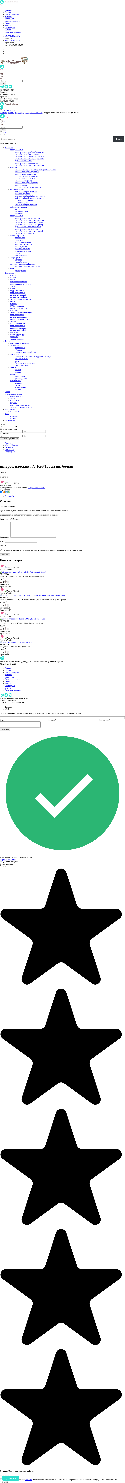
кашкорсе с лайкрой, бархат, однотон (30, 196)
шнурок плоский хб (18, 330)
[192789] (8, 652)
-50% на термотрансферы (20, 299)
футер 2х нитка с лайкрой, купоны (29, 159)
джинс (12, 374)
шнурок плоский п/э (18, 317)
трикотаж (18, 240)
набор (7, 392)
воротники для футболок (20, 284)
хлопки (13, 367)
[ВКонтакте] (1, 492)
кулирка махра (21, 185)
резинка (13, 275)
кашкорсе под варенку (24, 200)
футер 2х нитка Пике (23, 161)
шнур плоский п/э (17, 326)
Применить (14, 439)
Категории (9, 19)
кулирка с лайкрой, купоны (26, 183)
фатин (17, 385)
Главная (8, 10)
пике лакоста (20, 238)
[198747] (8, 605)
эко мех (13, 418)
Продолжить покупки (9, 862)
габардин (18, 350)
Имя (2, 541)
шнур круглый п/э (17, 293)
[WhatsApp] (9, 492)
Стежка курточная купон (25, 363)
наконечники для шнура (20, 319)
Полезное (9, 447)
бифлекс (18, 260)
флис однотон (20, 271)
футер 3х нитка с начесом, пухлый (29, 231)
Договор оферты (12, 14)
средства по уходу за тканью (21, 407)
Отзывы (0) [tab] (9, 496)
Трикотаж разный (17, 235)
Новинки (9, 23)
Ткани (7, 341)
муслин (18, 372)
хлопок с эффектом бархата (26, 352)
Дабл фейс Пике (21, 211)
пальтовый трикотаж (23, 244)
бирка (12, 301)
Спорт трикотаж (16, 257)
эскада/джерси (21, 262)
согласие (28, 1480)
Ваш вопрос (104, 720)
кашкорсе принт (21, 202)
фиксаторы (14, 332)
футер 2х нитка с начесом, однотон (29, 165)
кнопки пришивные (18, 328)
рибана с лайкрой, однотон (26, 191)
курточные (14, 354)
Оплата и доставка (12, 21)
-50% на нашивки (17, 306)
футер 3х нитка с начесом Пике (28, 227)
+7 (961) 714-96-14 (12, 36)
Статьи (8, 12)
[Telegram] (6, 492)
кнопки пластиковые (18, 308)
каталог (5, 132)
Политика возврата (13, 32)
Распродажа (10, 28)
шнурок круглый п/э (18, 297)
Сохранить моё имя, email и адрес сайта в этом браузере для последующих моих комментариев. (42, 550)
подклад (18, 383)
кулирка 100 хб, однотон (25, 178)
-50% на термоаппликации (21, 312)
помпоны (14, 310)
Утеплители (10, 409)
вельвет (18, 389)
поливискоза (20, 348)
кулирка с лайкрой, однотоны (27, 172)
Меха (7, 414)
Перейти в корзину (8, 859)
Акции (8, 25)
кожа (17, 361)
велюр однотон (21, 246)
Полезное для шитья (13, 394)
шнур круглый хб (17, 290)
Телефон (52, 720)
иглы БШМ (14, 400)
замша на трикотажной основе (22, 264)
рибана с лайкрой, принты (26, 205)
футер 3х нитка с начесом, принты (29, 222)
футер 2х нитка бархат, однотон (28, 154)
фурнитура (9, 273)
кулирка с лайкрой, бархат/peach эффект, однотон (35, 169)
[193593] (8, 582)
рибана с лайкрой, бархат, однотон (29, 198)
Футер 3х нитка (16, 216)
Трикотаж (9, 148)
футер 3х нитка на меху (24, 233)
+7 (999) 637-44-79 (12, 40)
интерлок (18, 209)
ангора (17, 253)
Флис (12, 268)
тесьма (12, 286)
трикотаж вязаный (22, 249)
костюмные (14, 345)
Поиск (3, 83)
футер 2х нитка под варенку (26, 163)
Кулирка (13, 167)
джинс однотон (21, 378)
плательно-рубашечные (19, 343)
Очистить (4, 439)
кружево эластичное (18, 282)
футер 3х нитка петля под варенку (29, 224)
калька (12, 398)
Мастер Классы (11, 445)
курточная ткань (21, 359)
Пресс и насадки (17, 339)
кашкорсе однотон (22, 194)
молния (13, 277)
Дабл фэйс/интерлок (18, 207)
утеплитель (14, 411)
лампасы (13, 304)
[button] (15, 456)
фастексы (14, 337)
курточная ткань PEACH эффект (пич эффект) (34, 356)
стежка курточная (22, 365)
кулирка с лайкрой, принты (26, 176)
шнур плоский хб (17, 315)
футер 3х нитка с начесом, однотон (29, 220)
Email (3, 546)
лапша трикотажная (23, 242)
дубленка (13, 416)
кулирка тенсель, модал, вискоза (28, 187)
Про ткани (9, 450)
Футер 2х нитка (16, 150)
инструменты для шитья (20, 405)
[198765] (8, 629)
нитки (12, 279)
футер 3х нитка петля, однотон (27, 218)
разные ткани (15, 381)
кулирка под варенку (23, 180)
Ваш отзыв (5, 537)
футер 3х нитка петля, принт (27, 229)
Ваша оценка (6, 519)
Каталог (8, 17)
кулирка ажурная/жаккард (25, 174)
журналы (13, 403)
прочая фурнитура (17, 334)
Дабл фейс (19, 213)
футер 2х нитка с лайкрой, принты (29, 152)
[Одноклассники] (4, 492)
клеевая (13, 321)
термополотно (20, 255)
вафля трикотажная (23, 251)
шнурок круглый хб (18, 295)
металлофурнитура (18, 323)
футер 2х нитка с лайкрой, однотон (29, 156)
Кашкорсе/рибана (17, 189)
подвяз (12, 288)
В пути (8, 30)
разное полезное (16, 396)
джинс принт (20, 376)
